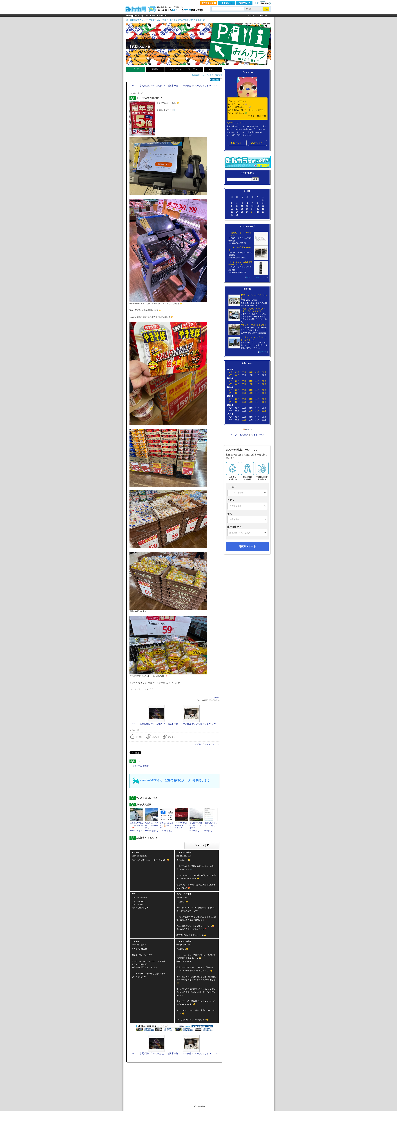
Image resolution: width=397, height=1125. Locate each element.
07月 (231, 375)
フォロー (237, 143)
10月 (251, 384)
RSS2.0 (248, 430)
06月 (264, 372)
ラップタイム (193, 69)
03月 (244, 372)
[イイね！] (215, 79)
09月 (244, 384)
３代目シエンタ (139, 46)
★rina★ (135, 852)
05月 (257, 372)
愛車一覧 (263, 352)
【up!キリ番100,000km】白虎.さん (181, 825)
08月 (237, 375)
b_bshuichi (231, 122)
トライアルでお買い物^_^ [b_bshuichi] (190, 20)
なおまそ (135, 941)
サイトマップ (257, 434)
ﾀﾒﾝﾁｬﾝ (134, 894)
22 (263, 209)
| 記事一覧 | (173, 85)
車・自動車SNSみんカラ (136, 20)
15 (263, 206)
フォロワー (257, 143)
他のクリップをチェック (256, 277)
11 (242, 206)
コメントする (201, 845)
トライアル (137, 766)
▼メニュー (213, 69)
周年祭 (146, 766)
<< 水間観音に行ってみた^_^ (148, 85)
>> (252, 191)
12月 (264, 384)
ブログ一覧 (167, 20)
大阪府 (240, 122)
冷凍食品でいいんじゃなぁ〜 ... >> (199, 85)
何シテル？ (252, 116)
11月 (257, 384)
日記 (158, 20)
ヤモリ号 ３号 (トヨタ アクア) (254, 325)
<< (243, 191)
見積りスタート (247, 546)
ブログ (152, 20)
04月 (251, 372)
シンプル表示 (207, 75)
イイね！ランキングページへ (207, 744)
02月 (237, 372)
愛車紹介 (155, 69)
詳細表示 (196, 75)
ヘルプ (256, 3)
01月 (231, 372)
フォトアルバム (174, 69)
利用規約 (244, 434)
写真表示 (219, 75)
